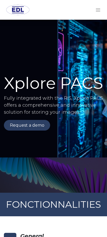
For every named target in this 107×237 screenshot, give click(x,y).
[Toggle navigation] (98, 10)
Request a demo (27, 125)
